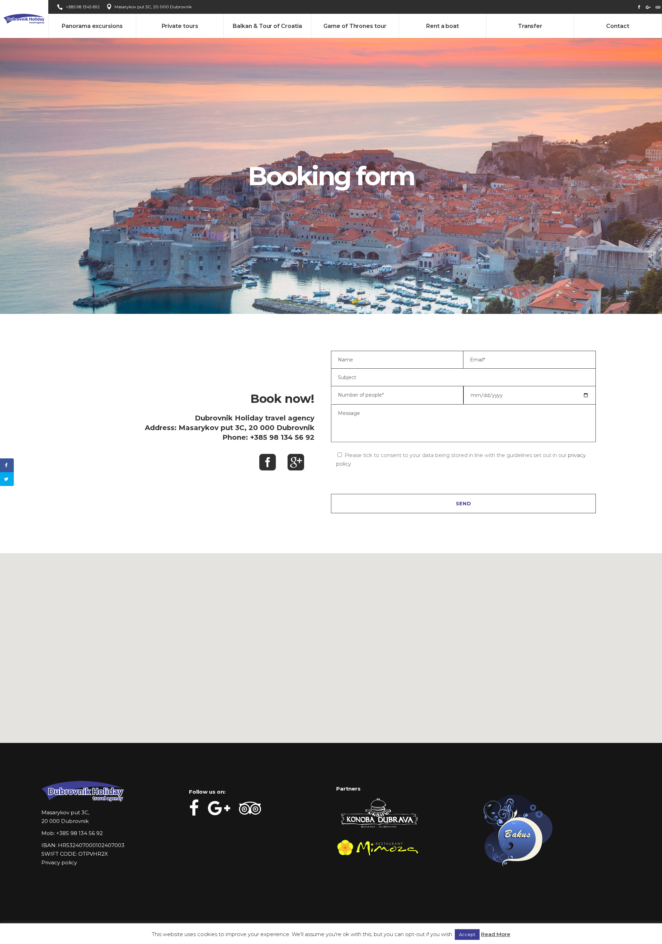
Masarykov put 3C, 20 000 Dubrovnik (153, 6)
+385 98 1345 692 (83, 6)
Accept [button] (467, 934)
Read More (495, 934)
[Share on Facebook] (7, 465)
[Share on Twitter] (7, 479)
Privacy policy (59, 862)
